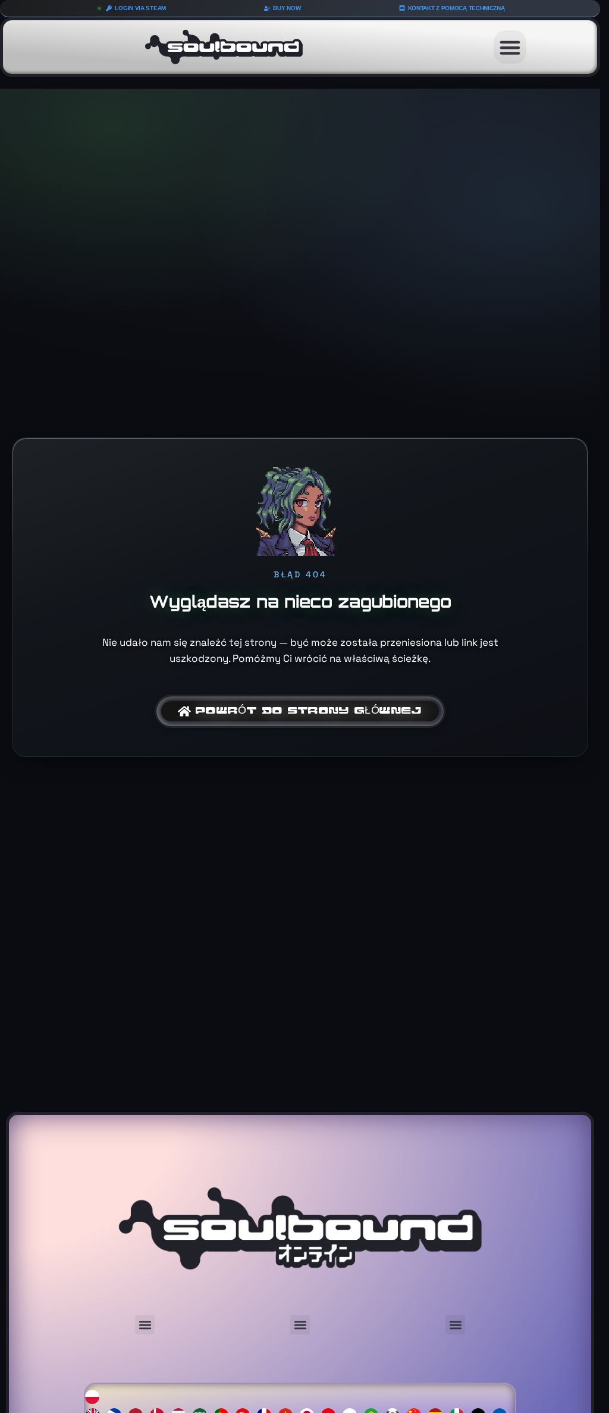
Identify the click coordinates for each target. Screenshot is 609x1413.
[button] (510, 47)
